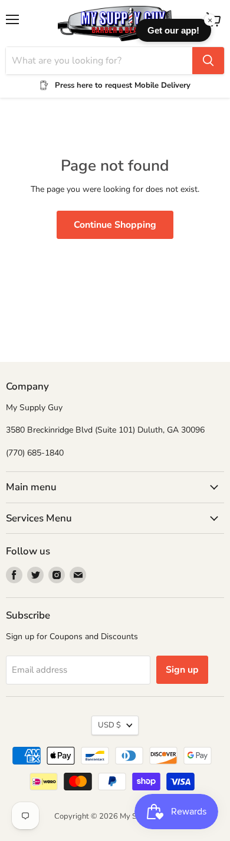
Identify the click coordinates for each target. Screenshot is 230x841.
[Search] (208, 60)
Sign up (182, 669)
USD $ (109, 725)
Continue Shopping (115, 224)
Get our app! (173, 30)
